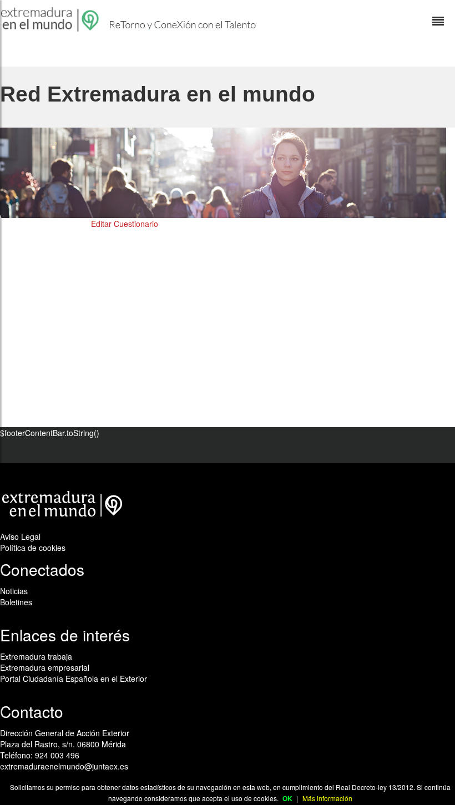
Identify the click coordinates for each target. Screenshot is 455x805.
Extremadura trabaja (36, 656)
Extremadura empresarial (44, 667)
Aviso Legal (20, 536)
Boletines (16, 601)
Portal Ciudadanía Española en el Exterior (73, 678)
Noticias (14, 590)
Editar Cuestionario (124, 223)
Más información (327, 798)
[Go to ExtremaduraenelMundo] (51, 19)
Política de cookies (32, 547)
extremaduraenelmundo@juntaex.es (64, 766)
